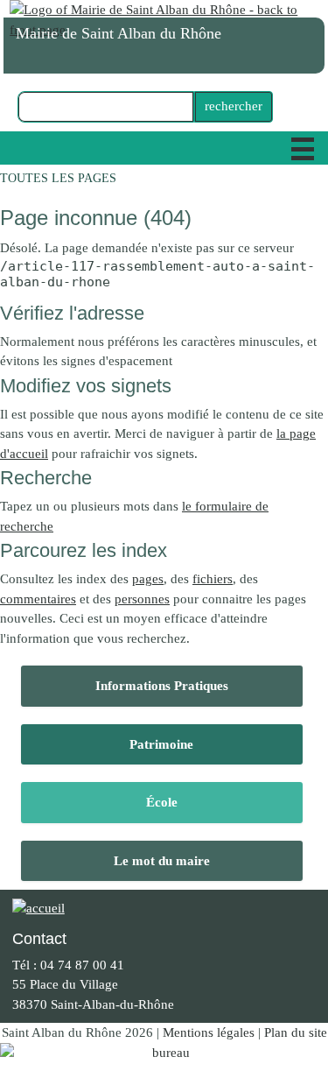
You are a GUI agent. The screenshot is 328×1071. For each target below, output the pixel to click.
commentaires (38, 599)
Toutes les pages (58, 178)
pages (148, 579)
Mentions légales (209, 1032)
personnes (142, 599)
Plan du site (295, 1032)
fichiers (212, 579)
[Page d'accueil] (164, 19)
